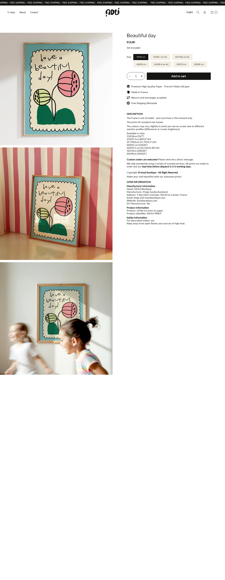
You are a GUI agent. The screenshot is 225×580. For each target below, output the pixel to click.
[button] (11, 12)
